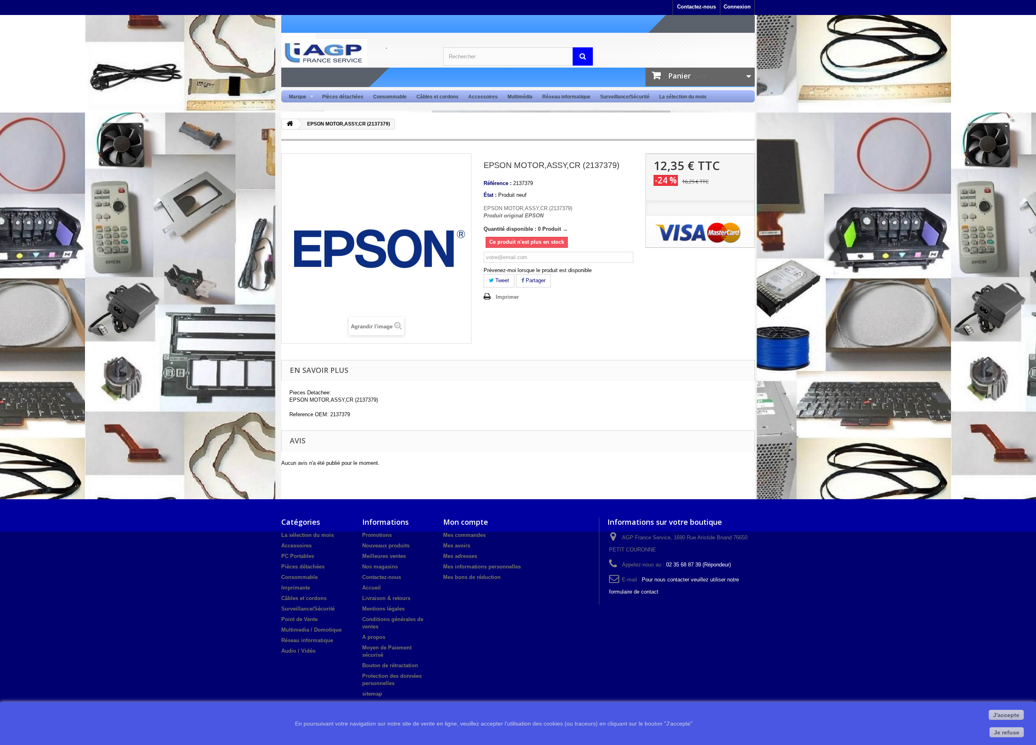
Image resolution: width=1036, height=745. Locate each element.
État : (490, 195)
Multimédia (520, 97)
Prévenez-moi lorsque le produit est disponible (538, 270)
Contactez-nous (696, 7)
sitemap (372, 694)
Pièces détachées (342, 97)
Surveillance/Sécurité (625, 97)
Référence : (498, 183)
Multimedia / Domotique (311, 630)
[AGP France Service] (356, 52)
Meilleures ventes (384, 556)
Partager (535, 280)
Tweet (501, 280)
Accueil (371, 588)
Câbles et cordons (437, 97)
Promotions (377, 535)
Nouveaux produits (386, 546)
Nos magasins (380, 567)
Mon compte (465, 522)
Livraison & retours (386, 598)
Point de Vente (299, 619)
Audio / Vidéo (298, 651)
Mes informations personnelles (482, 567)
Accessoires (483, 97)
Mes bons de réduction (472, 577)
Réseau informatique (566, 97)
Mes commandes (464, 535)
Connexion (737, 7)
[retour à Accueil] (289, 124)
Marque (295, 97)
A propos (373, 637)
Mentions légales (383, 609)
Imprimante (295, 588)
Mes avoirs (456, 546)
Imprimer (507, 297)
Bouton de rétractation (390, 665)
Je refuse (1006, 732)
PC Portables (297, 556)
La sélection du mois (683, 97)
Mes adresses (460, 556)
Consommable (390, 97)
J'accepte (1006, 715)
